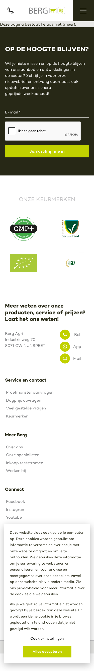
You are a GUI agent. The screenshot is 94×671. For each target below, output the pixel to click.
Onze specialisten (22, 454)
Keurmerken (17, 416)
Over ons (14, 447)
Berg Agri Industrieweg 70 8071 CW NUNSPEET (25, 339)
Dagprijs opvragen (23, 400)
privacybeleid (28, 588)
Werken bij (16, 470)
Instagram (15, 509)
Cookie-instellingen (47, 638)
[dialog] (47, 593)
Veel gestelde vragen (26, 408)
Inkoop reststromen (24, 462)
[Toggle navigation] (83, 10)
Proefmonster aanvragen (29, 392)
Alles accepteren (47, 651)
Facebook (15, 501)
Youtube (14, 517)
